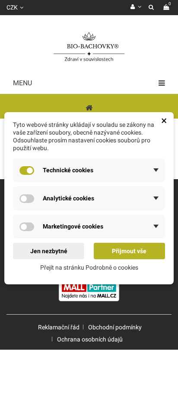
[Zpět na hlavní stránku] (89, 107)
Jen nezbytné (48, 251)
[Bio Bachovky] (89, 47)
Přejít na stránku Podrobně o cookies (89, 267)
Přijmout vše (129, 251)
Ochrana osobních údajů (90, 339)
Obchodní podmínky (115, 327)
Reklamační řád (58, 327)
